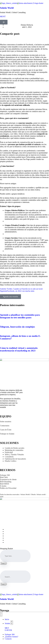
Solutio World (7, 8)
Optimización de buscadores (15, 459)
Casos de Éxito (5, 430)
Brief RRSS (4, 484)
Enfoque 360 (5, 475)
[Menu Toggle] (1, 614)
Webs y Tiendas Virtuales (14, 454)
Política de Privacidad (8, 488)
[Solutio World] (8, 3)
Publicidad (9, 452)
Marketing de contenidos (14, 450)
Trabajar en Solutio (7, 434)
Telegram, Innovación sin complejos (17, 326)
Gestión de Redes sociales (14, 448)
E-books (3, 486)
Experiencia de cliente (8, 479)
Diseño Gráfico (11, 461)
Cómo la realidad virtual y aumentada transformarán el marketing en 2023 (19, 349)
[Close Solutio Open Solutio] (12, 622)
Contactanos (4, 426)
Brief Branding (5, 482)
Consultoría (9, 457)
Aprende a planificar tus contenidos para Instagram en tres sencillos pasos (20, 316)
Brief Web (4, 477)
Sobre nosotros (5, 421)
